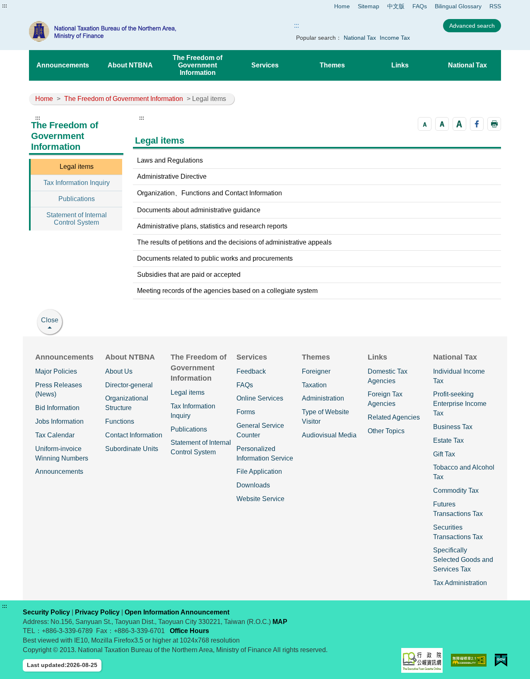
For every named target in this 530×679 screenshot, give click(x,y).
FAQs (419, 6)
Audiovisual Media (329, 435)
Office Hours (189, 630)
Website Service (260, 498)
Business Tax (452, 426)
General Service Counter (260, 430)
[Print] (494, 124)
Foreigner (316, 371)
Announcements (62, 65)
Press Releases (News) (58, 389)
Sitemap (368, 6)
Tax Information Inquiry (76, 182)
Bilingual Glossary (458, 6)
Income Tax (395, 37)
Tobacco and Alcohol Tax (463, 472)
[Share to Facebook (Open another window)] (477, 124)
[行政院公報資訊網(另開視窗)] (422, 660)
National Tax (360, 37)
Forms (245, 411)
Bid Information (57, 407)
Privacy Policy (97, 612)
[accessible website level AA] (469, 660)
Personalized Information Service (264, 453)
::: (4, 6)
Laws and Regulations (170, 160)
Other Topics (386, 430)
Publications (76, 198)
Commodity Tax (456, 490)
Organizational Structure (126, 403)
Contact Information (133, 435)
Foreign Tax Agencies (385, 399)
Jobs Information (59, 421)
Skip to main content (31, 6)
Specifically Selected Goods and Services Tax (463, 560)
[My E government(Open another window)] (501, 660)
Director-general (129, 385)
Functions (119, 421)
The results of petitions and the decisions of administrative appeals (234, 242)
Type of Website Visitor (325, 416)
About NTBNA (130, 65)
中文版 (396, 6)
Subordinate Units (131, 448)
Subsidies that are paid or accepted (189, 274)
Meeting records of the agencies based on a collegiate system (227, 290)
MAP (279, 621)
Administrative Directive (172, 176)
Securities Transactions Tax (458, 532)
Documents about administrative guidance (198, 210)
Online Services (259, 398)
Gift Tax (444, 454)
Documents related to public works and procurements (215, 258)
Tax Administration (460, 582)
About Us (118, 371)
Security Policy (46, 612)
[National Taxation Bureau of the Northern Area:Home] (123, 31)
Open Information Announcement (177, 612)
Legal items (77, 166)
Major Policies (56, 371)
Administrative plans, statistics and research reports (212, 226)
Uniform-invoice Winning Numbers (61, 453)
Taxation (314, 385)
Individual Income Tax (459, 376)
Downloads (253, 485)
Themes (332, 65)
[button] (424, 124)
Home (342, 6)
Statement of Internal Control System (76, 218)
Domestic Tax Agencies (387, 376)
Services (265, 65)
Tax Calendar (55, 435)
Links (400, 65)
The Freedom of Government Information (197, 65)
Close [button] (49, 320)
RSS (495, 6)
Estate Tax (448, 440)
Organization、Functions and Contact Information (209, 193)
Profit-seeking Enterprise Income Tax (460, 404)
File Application (259, 471)
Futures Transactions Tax (458, 509)
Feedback (251, 371)
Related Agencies (394, 417)
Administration (323, 398)
